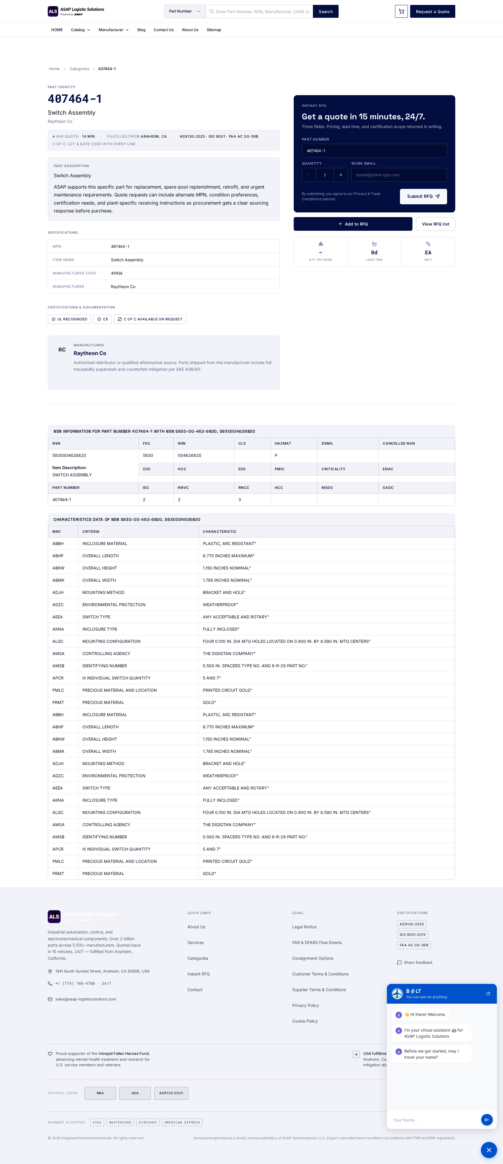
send (487, 1120)
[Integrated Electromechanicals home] (76, 11)
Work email (363, 163)
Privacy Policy (305, 1005)
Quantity (312, 163)
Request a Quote (432, 11)
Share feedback (418, 962)
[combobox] (259, 11)
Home (54, 68)
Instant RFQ (198, 973)
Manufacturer (111, 29)
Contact (195, 989)
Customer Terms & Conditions (320, 973)
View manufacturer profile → (101, 379)
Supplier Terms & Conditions (319, 989)
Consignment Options (312, 958)
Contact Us (164, 29)
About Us (190, 29)
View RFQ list (435, 223)
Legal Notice (304, 926)
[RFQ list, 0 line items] (401, 11)
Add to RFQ (356, 223)
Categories (79, 68)
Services (195, 942)
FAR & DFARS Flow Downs (317, 942)
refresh (488, 993)
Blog (141, 29)
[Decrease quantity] (309, 175)
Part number (316, 139)
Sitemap (214, 29)
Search (326, 11)
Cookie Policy (305, 1020)
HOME (57, 29)
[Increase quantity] (341, 175)
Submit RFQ (420, 196)
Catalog (78, 29)
